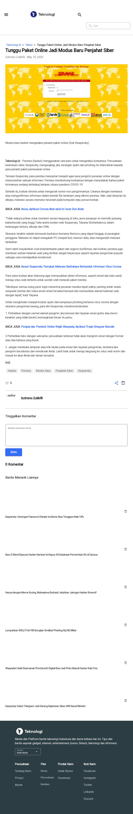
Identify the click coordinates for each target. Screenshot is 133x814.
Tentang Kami (23, 771)
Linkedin (89, 792)
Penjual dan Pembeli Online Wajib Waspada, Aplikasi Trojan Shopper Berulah (67, 326)
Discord (88, 798)
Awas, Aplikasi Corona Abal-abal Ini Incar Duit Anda (52, 209)
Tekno (29, 45)
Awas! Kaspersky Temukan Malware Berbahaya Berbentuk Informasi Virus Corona (71, 266)
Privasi (19, 778)
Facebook (90, 771)
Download (64, 778)
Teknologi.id (13, 45)
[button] (6, 14)
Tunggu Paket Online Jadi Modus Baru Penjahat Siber (69, 45)
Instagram (90, 778)
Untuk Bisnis (65, 771)
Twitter (88, 785)
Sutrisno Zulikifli (15, 57)
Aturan (19, 785)
